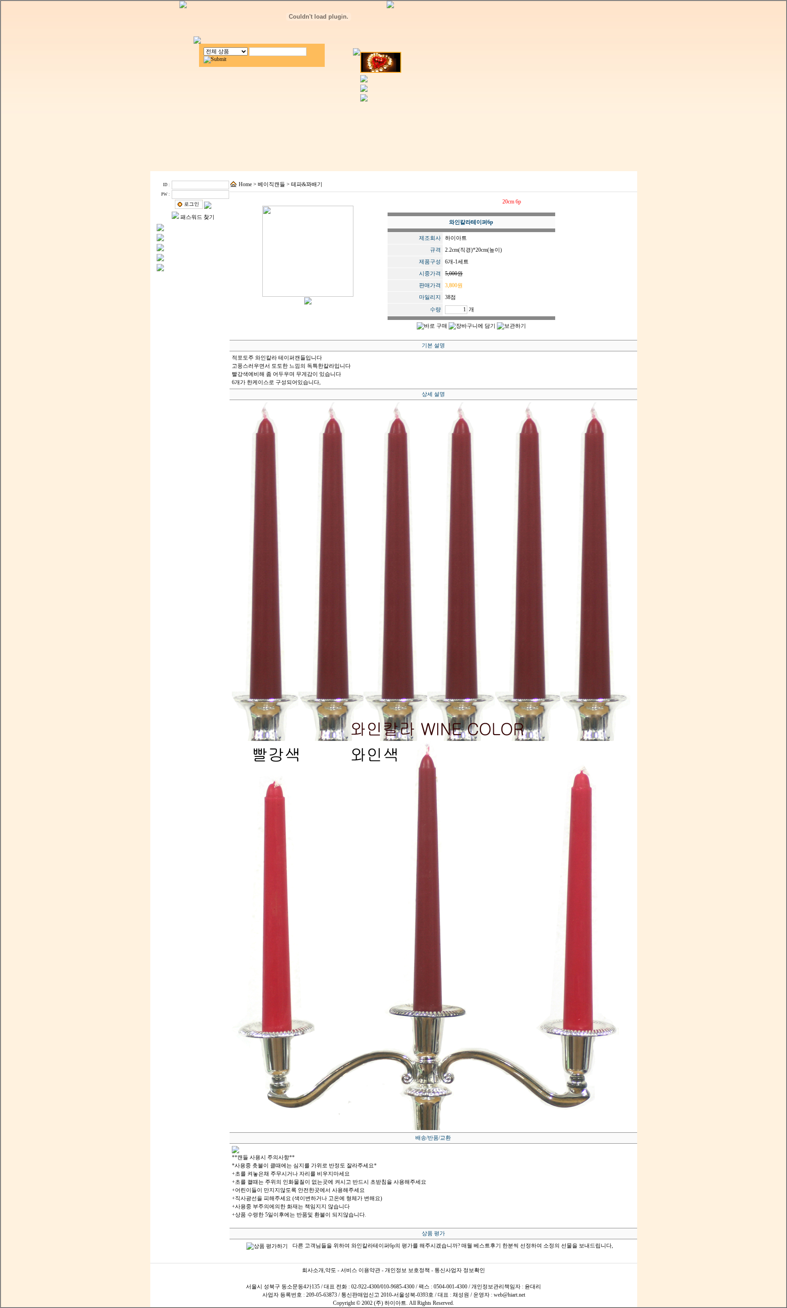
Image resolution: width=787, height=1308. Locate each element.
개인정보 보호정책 (407, 1270)
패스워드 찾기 (197, 217)
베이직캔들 (271, 184)
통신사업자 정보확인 (459, 1270)
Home (245, 184)
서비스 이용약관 (360, 1270)
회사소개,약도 (319, 1270)
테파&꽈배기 (306, 184)
